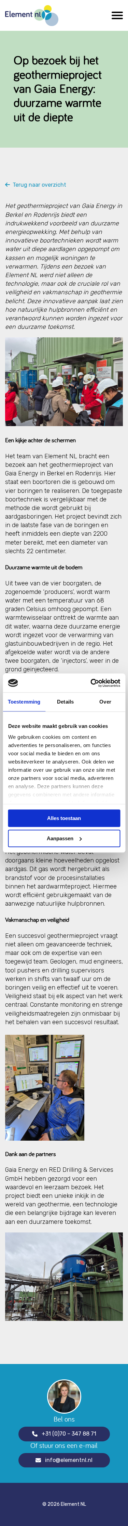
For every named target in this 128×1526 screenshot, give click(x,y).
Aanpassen (60, 838)
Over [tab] (105, 702)
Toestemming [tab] (24, 702)
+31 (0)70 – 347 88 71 (69, 1433)
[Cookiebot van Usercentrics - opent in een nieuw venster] (91, 683)
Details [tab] (65, 702)
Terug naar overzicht (38, 185)
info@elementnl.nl (69, 1460)
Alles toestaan (64, 818)
